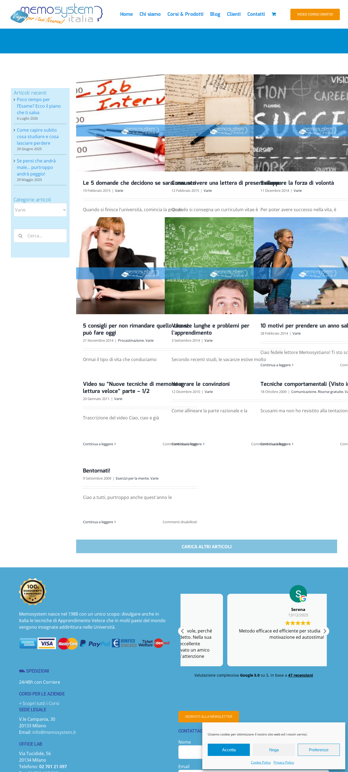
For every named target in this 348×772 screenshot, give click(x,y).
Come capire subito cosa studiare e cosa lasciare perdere (38, 136)
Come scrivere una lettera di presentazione (225, 183)
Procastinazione (131, 340)
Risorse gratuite (330, 391)
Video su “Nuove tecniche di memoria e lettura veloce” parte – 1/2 (133, 388)
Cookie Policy (261, 762)
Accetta (229, 749)
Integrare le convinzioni (201, 384)
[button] (325, 631)
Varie (119, 190)
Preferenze (318, 749)
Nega (274, 749)
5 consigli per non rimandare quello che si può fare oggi (135, 329)
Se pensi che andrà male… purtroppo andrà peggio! (36, 167)
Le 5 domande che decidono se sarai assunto (139, 183)
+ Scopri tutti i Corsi (39, 703)
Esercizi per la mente (132, 478)
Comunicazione (303, 391)
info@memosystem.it (54, 732)
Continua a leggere (275, 364)
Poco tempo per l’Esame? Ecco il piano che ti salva (39, 106)
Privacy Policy (284, 762)
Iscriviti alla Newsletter (208, 717)
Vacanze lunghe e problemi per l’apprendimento (210, 329)
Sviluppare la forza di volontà (297, 183)
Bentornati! (96, 471)
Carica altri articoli (207, 547)
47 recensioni (300, 675)
